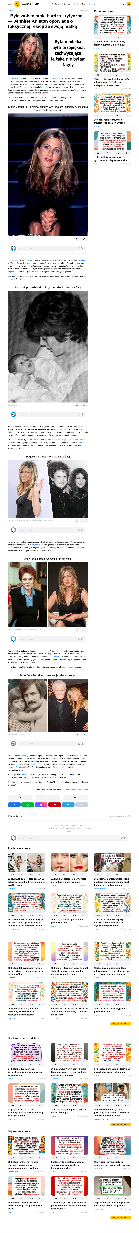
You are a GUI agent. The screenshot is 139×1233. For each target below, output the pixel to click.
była (32, 260)
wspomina (12, 272)
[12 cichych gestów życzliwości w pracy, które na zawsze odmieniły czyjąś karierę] (69, 1186)
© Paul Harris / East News (15, 629)
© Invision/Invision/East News (33, 629)
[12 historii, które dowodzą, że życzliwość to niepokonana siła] (112, 141)
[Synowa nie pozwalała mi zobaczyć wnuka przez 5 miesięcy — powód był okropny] (69, 992)
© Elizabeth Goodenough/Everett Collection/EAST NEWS (25, 520)
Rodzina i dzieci (99, 888)
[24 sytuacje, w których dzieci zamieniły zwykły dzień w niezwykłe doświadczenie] (26, 992)
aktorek (55, 79)
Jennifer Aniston (14, 79)
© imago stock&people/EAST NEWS (19, 239)
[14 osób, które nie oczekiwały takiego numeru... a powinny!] (112, 25)
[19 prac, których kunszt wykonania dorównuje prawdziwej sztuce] (112, 1186)
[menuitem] (55, 4)
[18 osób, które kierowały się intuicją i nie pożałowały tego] (112, 103)
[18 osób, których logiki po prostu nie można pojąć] (69, 1093)
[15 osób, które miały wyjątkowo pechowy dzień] (112, 992)
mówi (80, 429)
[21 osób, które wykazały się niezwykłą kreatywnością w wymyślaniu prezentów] (112, 903)
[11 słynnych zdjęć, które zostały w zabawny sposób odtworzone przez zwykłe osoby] (26, 863)
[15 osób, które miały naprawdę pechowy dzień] (69, 903)
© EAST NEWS (12, 405)
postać (10, 87)
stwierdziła (57, 657)
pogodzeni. (26, 775)
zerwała (81, 443)
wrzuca (75, 775)
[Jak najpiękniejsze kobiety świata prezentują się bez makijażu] (69, 863)
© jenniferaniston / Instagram (16, 734)
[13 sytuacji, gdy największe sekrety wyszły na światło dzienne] (112, 1146)
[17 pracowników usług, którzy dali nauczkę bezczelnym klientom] (112, 1053)
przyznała (35, 545)
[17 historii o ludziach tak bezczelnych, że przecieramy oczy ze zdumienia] (26, 1053)
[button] (20, 797)
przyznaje (12, 279)
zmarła (16, 651)
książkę (33, 440)
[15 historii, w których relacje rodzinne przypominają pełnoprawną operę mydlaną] (26, 1146)
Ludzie (10, 10)
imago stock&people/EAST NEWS (74, 789)
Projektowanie (99, 1209)
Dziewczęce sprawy (101, 1119)
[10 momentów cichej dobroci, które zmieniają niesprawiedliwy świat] (26, 1186)
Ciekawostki (12, 888)
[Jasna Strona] (26, 4)
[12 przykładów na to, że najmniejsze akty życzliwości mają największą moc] (26, 1093)
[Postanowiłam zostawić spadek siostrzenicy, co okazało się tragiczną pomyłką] (69, 1146)
